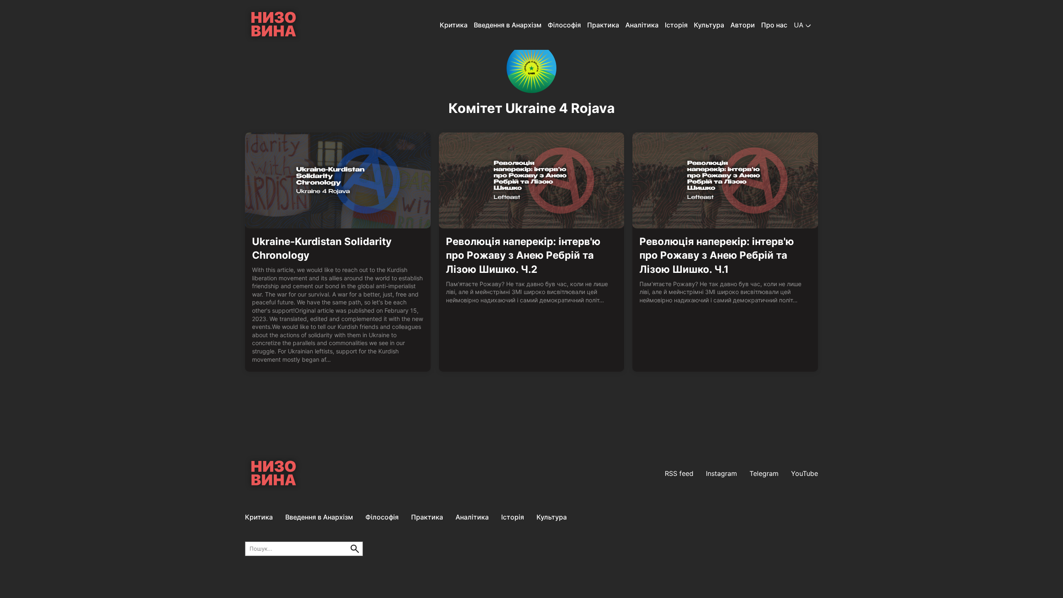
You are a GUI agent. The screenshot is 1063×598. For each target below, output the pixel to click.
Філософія (564, 25)
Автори (742, 25)
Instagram (721, 473)
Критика (454, 25)
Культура (709, 25)
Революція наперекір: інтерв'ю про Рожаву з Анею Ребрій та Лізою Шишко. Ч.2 (523, 255)
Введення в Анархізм (507, 25)
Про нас (774, 25)
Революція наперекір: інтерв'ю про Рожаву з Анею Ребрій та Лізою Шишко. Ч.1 (716, 255)
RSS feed (679, 473)
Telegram (764, 473)
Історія (676, 25)
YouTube (804, 473)
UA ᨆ (802, 25)
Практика (603, 25)
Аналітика (642, 25)
